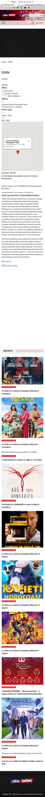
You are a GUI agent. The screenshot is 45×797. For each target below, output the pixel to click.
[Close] (28, 140)
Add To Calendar (13, 96)
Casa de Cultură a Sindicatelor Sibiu (14, 104)
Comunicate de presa (8, 387)
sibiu (3, 120)
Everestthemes (38, 794)
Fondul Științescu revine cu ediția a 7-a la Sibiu (25, 5)
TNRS (8, 120)
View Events (10, 146)
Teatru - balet (7, 115)
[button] (17, 152)
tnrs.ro (8, 261)
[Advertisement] (22, 319)
